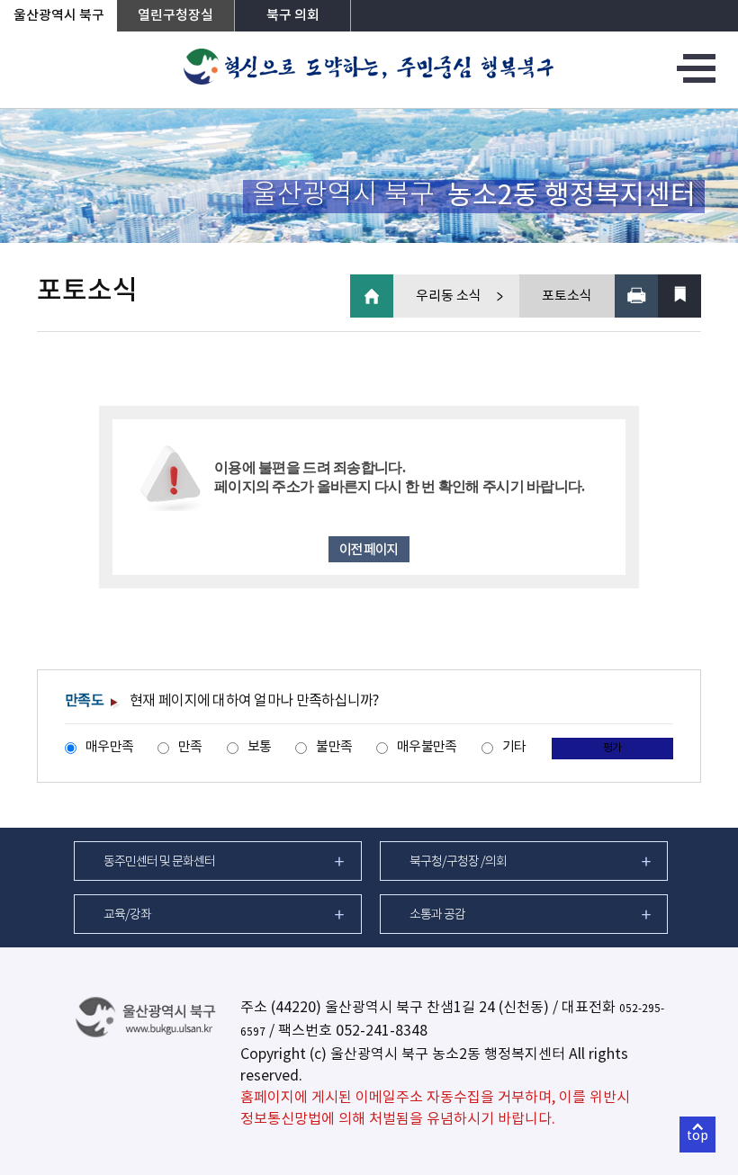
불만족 (334, 747)
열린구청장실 (175, 15)
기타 (514, 747)
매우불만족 (426, 747)
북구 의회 (293, 15)
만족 (190, 747)
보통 (260, 747)
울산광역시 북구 (59, 15)
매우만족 (109, 747)
